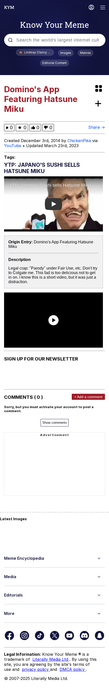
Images (65, 53)
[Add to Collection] (99, 104)
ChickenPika (79, 140)
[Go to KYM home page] (9, 7)
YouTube (12, 145)
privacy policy (36, 669)
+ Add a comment (88, 397)
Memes (85, 53)
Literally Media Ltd (50, 659)
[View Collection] (99, 88)
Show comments (54, 422)
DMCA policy (73, 669)
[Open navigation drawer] (102, 8)
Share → (96, 127)
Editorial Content (54, 63)
